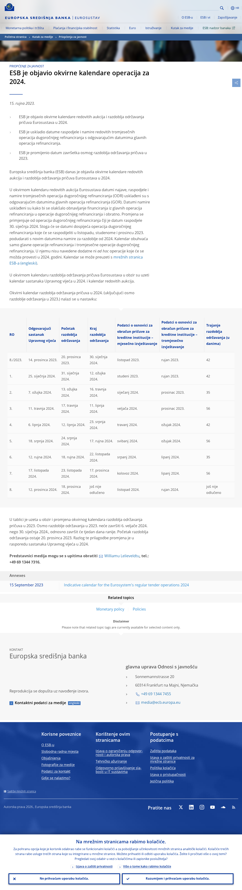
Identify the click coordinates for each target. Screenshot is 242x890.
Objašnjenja (50, 758)
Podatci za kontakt (55, 771)
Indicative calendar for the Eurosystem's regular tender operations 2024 (126, 585)
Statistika (113, 28)
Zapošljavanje (227, 17)
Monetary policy (110, 609)
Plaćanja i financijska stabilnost (75, 28)
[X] (180, 807)
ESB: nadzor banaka (217, 28)
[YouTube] (212, 807)
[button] (228, 8)
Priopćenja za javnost (73, 37)
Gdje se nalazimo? (55, 778)
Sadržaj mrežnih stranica (21, 791)
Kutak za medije (182, 28)
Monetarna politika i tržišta (25, 28)
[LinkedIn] (191, 807)
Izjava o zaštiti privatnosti (94, 866)
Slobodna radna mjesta (59, 751)
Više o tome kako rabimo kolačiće (147, 866)
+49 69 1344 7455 (156, 694)
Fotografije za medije (58, 765)
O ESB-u (187, 17)
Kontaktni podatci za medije (40, 703)
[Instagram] (201, 807)
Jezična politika (162, 781)
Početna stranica (15, 37)
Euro (132, 28)
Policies (139, 609)
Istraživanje (153, 28)
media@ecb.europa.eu (160, 703)
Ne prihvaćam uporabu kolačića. (64, 878)
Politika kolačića (163, 768)
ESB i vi (205, 17)
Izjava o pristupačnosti (168, 775)
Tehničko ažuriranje (111, 761)
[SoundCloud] (223, 807)
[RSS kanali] (233, 807)
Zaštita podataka (163, 751)
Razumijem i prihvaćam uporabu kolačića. (178, 878)
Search (222, 8)
